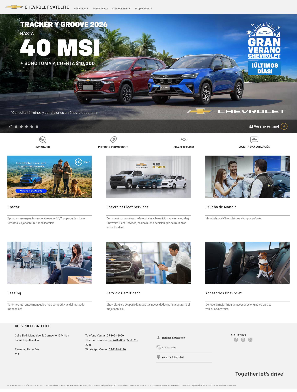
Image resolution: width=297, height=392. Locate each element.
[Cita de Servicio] (184, 139)
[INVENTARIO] (43, 139)
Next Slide (291, 67)
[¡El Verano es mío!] (148, 73)
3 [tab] (21, 127)
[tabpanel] (148, 73)
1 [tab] (11, 126)
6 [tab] (37, 127)
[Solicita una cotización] (254, 139)
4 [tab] (27, 127)
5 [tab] (32, 127)
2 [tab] (16, 127)
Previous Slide (5, 67)
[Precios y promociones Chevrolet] (113, 139)
